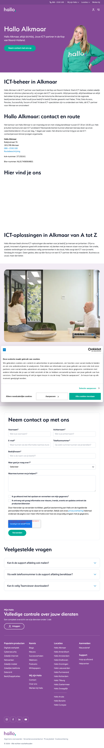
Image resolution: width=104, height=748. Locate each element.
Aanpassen (51, 396)
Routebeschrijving (12, 151)
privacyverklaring (75, 510)
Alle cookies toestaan (85, 396)
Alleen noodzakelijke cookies (19, 396)
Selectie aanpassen (87, 388)
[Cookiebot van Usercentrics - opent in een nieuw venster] (90, 350)
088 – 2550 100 (11, 148)
